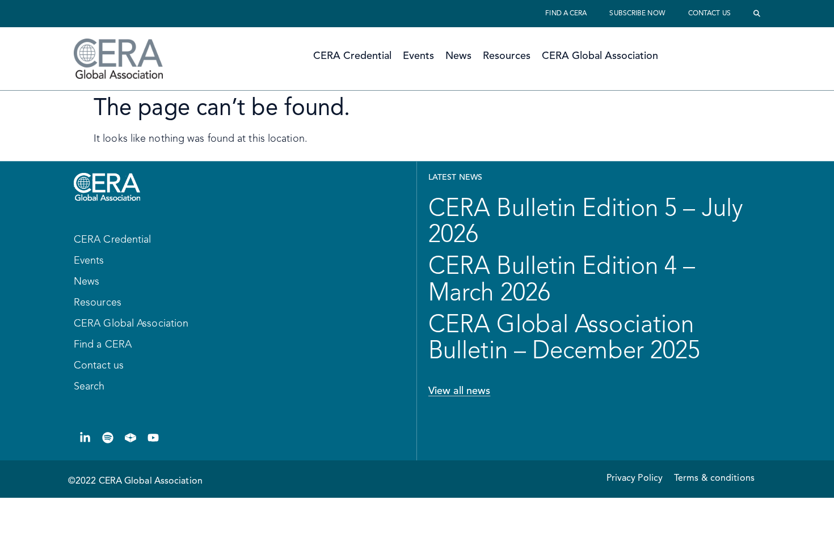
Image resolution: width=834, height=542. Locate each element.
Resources (506, 56)
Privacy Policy (634, 478)
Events (418, 56)
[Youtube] (153, 437)
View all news (459, 391)
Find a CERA (566, 13)
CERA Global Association (600, 56)
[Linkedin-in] (85, 437)
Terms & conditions (714, 478)
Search (89, 387)
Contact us (709, 13)
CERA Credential (352, 56)
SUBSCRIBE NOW (637, 13)
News (458, 56)
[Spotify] (107, 437)
